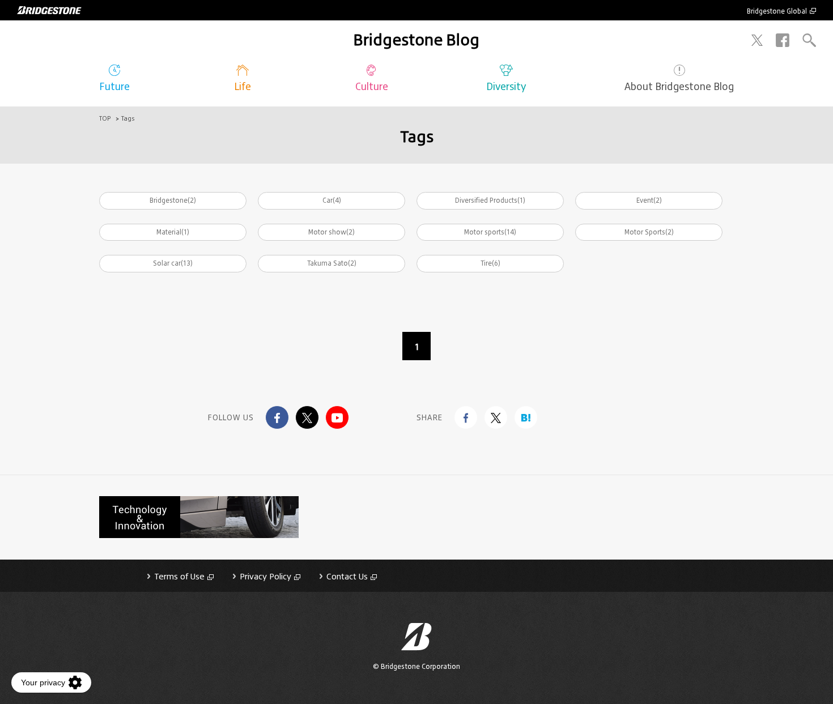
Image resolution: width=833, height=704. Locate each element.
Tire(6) (490, 263)
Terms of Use (179, 576)
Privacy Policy (265, 576)
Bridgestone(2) (173, 200)
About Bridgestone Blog (679, 86)
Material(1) (172, 232)
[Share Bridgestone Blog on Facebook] (466, 417)
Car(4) (331, 200)
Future (114, 86)
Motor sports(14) (490, 232)
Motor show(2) (331, 232)
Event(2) (649, 200)
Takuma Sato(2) (331, 263)
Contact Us (347, 576)
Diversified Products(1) (490, 200)
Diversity (506, 86)
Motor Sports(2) (649, 232)
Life (242, 86)
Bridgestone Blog (416, 40)
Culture (371, 86)
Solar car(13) (173, 263)
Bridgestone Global (777, 11)
